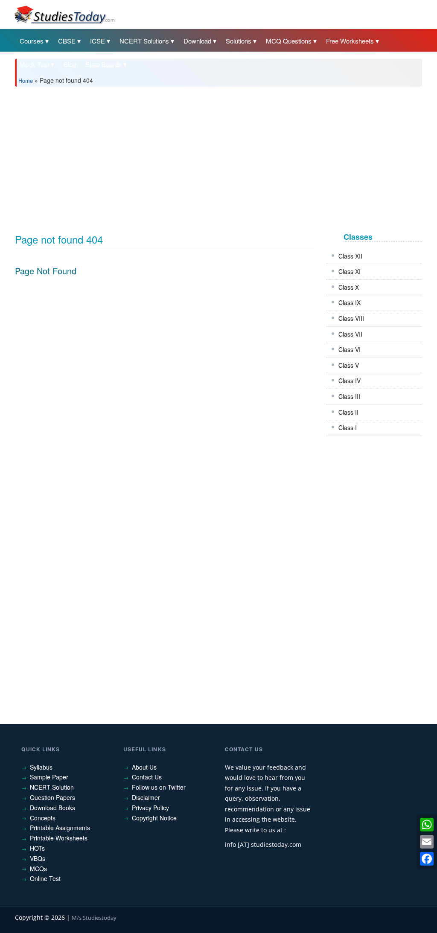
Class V (348, 365)
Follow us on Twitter (159, 787)
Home (25, 80)
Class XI (349, 271)
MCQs (38, 868)
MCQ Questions (289, 40)
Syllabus (41, 767)
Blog (70, 64)
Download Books (52, 807)
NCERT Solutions (144, 40)
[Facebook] (426, 858)
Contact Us (147, 777)
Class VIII (351, 318)
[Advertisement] (218, 157)
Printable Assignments (60, 827)
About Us (144, 767)
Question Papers (52, 797)
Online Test (45, 878)
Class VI (349, 349)
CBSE (67, 40)
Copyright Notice (154, 818)
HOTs (37, 848)
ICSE (97, 40)
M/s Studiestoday (94, 917)
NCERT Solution (52, 787)
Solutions (238, 40)
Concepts (42, 818)
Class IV (349, 380)
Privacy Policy (150, 807)
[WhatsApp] (426, 824)
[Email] (426, 841)
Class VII (350, 334)
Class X (348, 287)
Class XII (350, 256)
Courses (32, 40)
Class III (349, 396)
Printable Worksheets (58, 838)
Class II (348, 412)
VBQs (37, 858)
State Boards (103, 64)
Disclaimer (146, 797)
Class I (347, 427)
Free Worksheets (350, 40)
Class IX (349, 302)
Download (197, 40)
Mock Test (34, 64)
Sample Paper (49, 777)
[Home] (64, 14)
